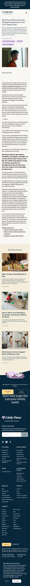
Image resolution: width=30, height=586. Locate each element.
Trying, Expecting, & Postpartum (6, 461)
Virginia (15, 524)
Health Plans (20, 477)
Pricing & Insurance (6, 471)
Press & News (5, 501)
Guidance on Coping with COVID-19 (14, 236)
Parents (4, 458)
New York (4, 535)
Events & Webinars (6, 497)
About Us (19, 489)
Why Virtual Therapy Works (22, 459)
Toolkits (4, 493)
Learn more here (15, 7)
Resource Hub (5, 491)
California (4, 511)
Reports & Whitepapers (7, 499)
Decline (7, 581)
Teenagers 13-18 (5, 456)
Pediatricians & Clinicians (20, 474)
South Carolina (16, 516)
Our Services (20, 452)
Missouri (4, 530)
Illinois (3, 522)
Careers (18, 493)
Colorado (4, 514)
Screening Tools (6, 495)
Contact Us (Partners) (22, 497)
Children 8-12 (5, 454)
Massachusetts (5, 526)
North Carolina (16, 509)
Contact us (6, 544)
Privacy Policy (10, 575)
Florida (3, 518)
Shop (18, 491)
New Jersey (5, 532)
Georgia (4, 520)
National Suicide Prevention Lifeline (13, 230)
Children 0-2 (5, 450)
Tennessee (15, 518)
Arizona (4, 509)
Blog (3, 489)
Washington (16, 526)
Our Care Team (20, 456)
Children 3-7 (5, 452)
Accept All (16, 581)
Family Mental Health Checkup (22, 462)
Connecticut (5, 516)
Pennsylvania (16, 514)
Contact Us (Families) (22, 495)
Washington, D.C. (17, 528)
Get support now (8, 391)
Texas (14, 520)
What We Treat (20, 454)
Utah (14, 522)
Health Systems (20, 479)
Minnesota (4, 528)
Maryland (4, 524)
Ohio (14, 511)
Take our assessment (21, 391)
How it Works (20, 450)
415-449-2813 (15, 544)
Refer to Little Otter (21, 481)
